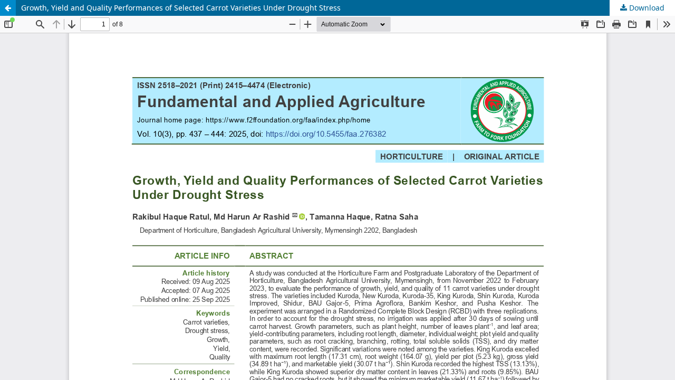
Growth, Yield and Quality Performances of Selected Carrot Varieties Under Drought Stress (181, 8)
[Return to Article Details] (8, 8)
